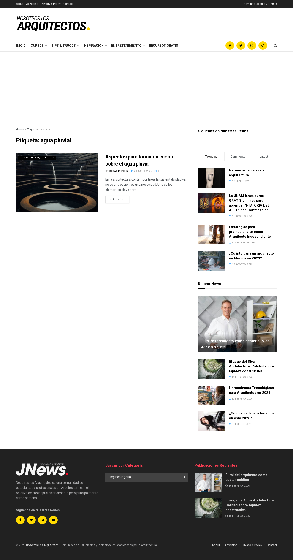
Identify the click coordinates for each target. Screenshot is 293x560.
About (19, 3)
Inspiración (93, 45)
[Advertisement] (146, 86)
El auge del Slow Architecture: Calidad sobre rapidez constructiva (251, 366)
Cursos (37, 45)
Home (20, 129)
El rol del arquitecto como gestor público (235, 341)
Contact (68, 3)
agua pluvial (43, 129)
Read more (117, 199)
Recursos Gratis (163, 45)
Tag (29, 129)
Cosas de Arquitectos (37, 157)
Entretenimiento (126, 45)
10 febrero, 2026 (214, 347)
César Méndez (119, 171)
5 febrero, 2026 (241, 424)
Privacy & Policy (51, 3)
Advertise (32, 3)
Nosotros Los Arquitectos (42, 545)
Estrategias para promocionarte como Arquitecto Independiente (250, 232)
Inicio (21, 45)
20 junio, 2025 (142, 171)
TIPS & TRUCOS (63, 45)
